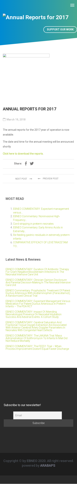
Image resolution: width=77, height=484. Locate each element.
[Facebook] (26, 164)
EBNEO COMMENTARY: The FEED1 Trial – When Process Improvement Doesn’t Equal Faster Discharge (37, 347)
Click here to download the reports (23, 153)
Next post (21, 178)
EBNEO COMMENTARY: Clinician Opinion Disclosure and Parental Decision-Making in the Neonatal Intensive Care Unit (38, 282)
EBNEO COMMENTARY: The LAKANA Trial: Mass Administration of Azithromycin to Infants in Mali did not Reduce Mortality (36, 338)
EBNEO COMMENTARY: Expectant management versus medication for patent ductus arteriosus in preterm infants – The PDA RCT (38, 304)
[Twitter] (32, 164)
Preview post (50, 178)
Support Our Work (60, 29)
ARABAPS (47, 465)
